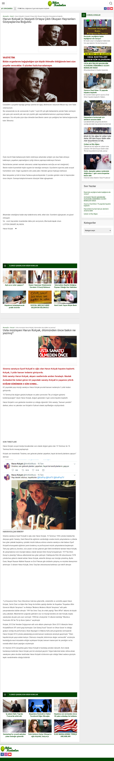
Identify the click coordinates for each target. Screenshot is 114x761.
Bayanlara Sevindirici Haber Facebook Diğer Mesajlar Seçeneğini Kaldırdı (40, 716)
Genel (12, 16)
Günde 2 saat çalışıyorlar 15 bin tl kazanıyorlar (34, 8)
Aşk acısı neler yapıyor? (14, 285)
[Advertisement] (20, 38)
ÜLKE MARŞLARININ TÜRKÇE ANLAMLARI (65, 735)
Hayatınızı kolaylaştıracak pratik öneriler (14, 306)
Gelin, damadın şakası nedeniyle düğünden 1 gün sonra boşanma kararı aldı (96, 173)
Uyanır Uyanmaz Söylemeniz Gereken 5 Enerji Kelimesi (40, 286)
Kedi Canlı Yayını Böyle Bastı (65, 305)
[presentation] (15, 8)
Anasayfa (6, 16)
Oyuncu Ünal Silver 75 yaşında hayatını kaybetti (96, 91)
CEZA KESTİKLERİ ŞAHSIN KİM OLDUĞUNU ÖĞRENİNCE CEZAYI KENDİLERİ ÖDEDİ (96, 65)
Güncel (12, 327)
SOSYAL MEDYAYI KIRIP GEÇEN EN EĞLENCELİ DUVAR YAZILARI (40, 307)
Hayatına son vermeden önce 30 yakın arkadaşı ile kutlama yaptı (65, 716)
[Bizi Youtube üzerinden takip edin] (111, 8)
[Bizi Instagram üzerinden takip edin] (108, 8)
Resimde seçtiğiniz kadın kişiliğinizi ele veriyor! (94, 37)
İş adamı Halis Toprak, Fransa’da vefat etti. (14, 715)
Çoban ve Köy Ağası (91, 144)
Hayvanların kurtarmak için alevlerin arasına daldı (94, 118)
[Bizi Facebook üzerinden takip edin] (105, 8)
